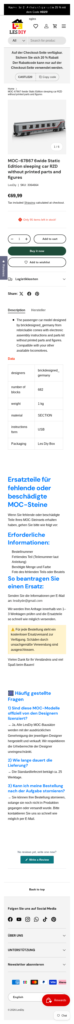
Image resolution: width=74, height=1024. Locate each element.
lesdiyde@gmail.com (27, 600)
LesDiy (12, 185)
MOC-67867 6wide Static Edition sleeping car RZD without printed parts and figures (35, 93)
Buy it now (37, 251)
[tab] (16, 310)
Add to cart (49, 238)
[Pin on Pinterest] (37, 294)
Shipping (29, 202)
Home (11, 88)
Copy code (49, 76)
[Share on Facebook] (29, 294)
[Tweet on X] (21, 294)
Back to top (37, 889)
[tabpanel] (37, 384)
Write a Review (39, 861)
